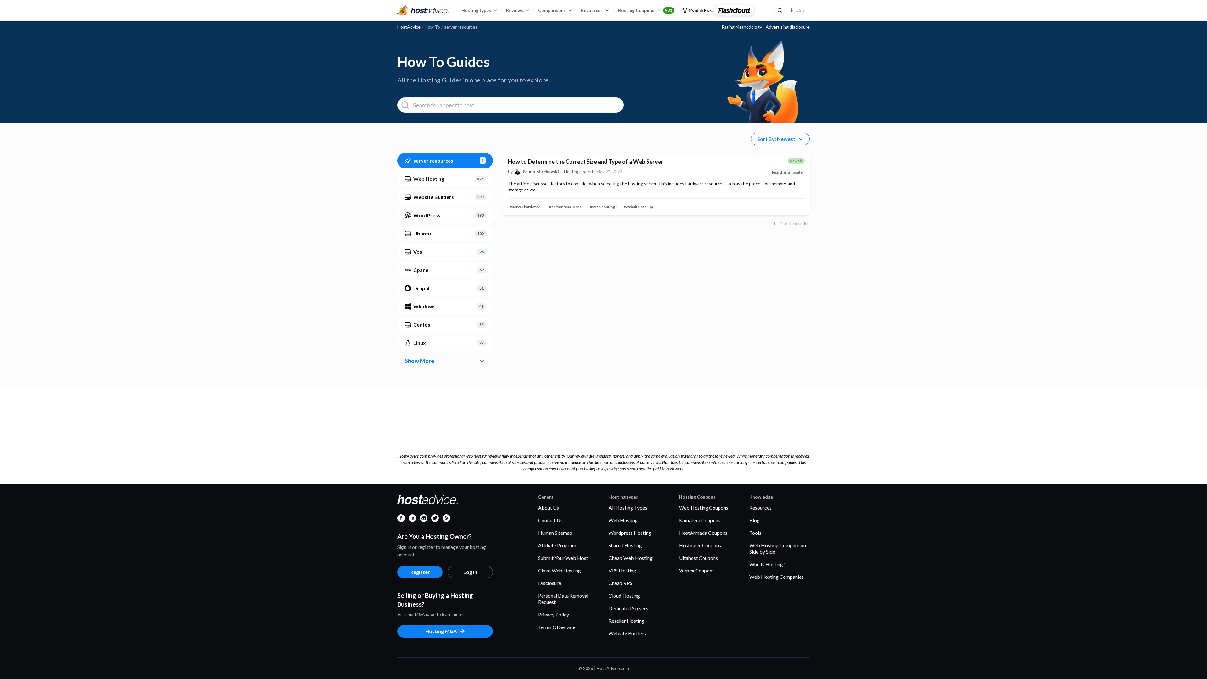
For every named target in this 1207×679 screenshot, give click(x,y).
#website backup (638, 206)
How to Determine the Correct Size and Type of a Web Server (585, 161)
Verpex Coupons (696, 570)
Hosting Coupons (645, 10)
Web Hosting (623, 520)
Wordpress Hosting (630, 533)
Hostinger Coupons (700, 545)
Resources (592, 10)
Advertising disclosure (788, 27)
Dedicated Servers (628, 608)
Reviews (514, 10)
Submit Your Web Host (563, 558)
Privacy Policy (553, 614)
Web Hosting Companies (776, 577)
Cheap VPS (620, 583)
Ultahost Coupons (698, 558)
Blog (754, 520)
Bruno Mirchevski (541, 171)
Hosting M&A (441, 631)
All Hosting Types (628, 508)
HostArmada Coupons (703, 533)
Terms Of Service (556, 627)
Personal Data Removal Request (563, 599)
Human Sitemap (555, 533)
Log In (470, 572)
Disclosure (549, 583)
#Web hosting (602, 206)
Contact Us (550, 520)
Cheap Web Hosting (631, 558)
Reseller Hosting (626, 621)
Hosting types (476, 10)
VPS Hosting (622, 570)
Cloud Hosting (624, 596)
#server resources (565, 206)
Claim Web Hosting (559, 570)
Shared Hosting (625, 545)
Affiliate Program (557, 545)
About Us (548, 508)
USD (797, 10)
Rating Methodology (742, 27)
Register (420, 572)
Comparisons (552, 10)
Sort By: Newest (776, 139)
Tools (755, 533)
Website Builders (627, 633)
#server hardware (525, 206)
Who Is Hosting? (767, 564)
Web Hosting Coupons (703, 508)
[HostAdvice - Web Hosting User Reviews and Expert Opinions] (423, 10)
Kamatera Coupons (699, 520)
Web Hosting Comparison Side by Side (777, 548)
